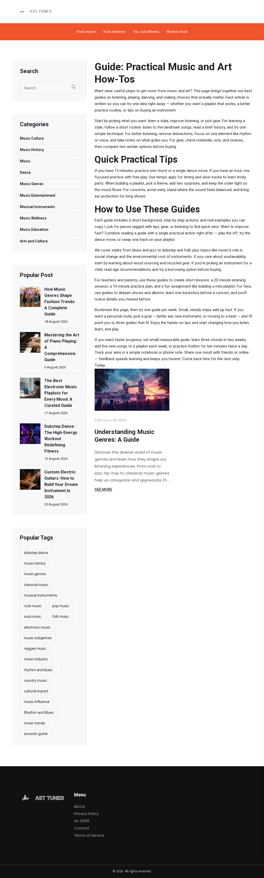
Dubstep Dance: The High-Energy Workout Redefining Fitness (60, 439)
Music (25, 161)
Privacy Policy (86, 813)
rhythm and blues (38, 670)
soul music (32, 616)
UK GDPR (81, 821)
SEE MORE (103, 489)
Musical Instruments (37, 207)
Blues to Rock (177, 32)
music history (35, 563)
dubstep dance (36, 553)
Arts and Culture (34, 241)
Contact (81, 828)
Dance (25, 172)
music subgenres (38, 638)
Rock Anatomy (114, 32)
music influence (37, 702)
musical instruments (40, 595)
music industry (36, 659)
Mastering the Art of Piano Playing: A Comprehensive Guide (61, 347)
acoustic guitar (36, 734)
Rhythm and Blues (39, 712)
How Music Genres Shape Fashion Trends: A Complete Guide (60, 302)
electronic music (37, 627)
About (79, 806)
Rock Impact (86, 32)
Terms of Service (89, 835)
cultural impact (36, 691)
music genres (35, 574)
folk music (60, 616)
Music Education (34, 229)
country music (35, 680)
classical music (36, 585)
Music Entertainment (37, 195)
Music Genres (32, 184)
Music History (32, 150)
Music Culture (32, 138)
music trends (34, 723)
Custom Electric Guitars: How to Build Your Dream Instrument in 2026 (61, 484)
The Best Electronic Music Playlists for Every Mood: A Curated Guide (60, 393)
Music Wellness (33, 218)
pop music (60, 606)
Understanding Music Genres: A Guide (124, 435)
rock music (33, 606)
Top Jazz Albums (146, 32)
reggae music (35, 648)
